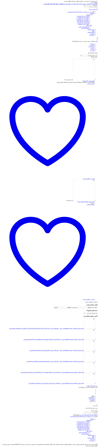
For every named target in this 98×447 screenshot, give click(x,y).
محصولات (92, 13)
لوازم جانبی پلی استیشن (83, 22)
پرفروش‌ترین (91, 46)
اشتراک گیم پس (85, 28)
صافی (56, 307)
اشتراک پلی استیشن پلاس (83, 21)
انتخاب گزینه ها (91, 83)
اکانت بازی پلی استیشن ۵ (83, 16)
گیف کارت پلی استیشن (83, 24)
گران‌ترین (92, 50)
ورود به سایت (76, 415)
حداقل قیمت (94, 307)
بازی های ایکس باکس (84, 26)
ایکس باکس (89, 25)
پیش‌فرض (92, 43)
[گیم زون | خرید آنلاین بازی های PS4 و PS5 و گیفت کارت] (81, 12)
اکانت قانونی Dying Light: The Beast (86, 201)
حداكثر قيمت (74, 307)
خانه (96, 41)
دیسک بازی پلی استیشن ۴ (83, 20)
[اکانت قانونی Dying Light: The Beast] (84, 200)
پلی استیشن (89, 14)
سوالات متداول (91, 32)
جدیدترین (92, 47)
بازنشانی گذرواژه (93, 415)
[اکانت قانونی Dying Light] (84, 79)
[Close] (96, 404)
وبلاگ (93, 31)
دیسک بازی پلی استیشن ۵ (83, 18)
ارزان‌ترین (92, 49)
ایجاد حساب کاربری (84, 415)
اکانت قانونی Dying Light (89, 81)
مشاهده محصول (91, 204)
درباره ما (92, 33)
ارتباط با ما (92, 35)
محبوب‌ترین (92, 45)
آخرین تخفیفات (91, 29)
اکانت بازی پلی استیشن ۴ (83, 17)
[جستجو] (96, 8)
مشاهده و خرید (93, 2)
